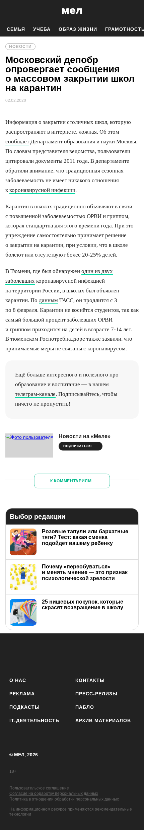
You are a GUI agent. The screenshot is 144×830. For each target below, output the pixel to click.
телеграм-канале (35, 394)
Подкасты (24, 707)
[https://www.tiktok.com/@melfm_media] (72, 654)
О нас (17, 680)
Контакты (90, 680)
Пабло (84, 707)
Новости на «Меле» (85, 436)
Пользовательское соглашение (39, 788)
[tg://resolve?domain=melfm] (16, 654)
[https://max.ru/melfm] (127, 654)
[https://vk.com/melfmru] (53, 654)
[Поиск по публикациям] (10, 11)
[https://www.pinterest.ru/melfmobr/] (90, 654)
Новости (20, 46)
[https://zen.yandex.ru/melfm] (35, 654)
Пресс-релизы (96, 693)
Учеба (42, 29)
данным (48, 300)
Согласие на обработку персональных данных (53, 793)
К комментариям (71, 481)
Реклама (22, 693)
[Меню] (134, 11)
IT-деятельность (34, 720)
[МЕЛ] (72, 11)
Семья (16, 29)
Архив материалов (103, 720)
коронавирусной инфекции (42, 190)
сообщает (17, 141)
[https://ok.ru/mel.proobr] (109, 654)
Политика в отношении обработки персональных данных (64, 799)
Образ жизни (78, 29)
